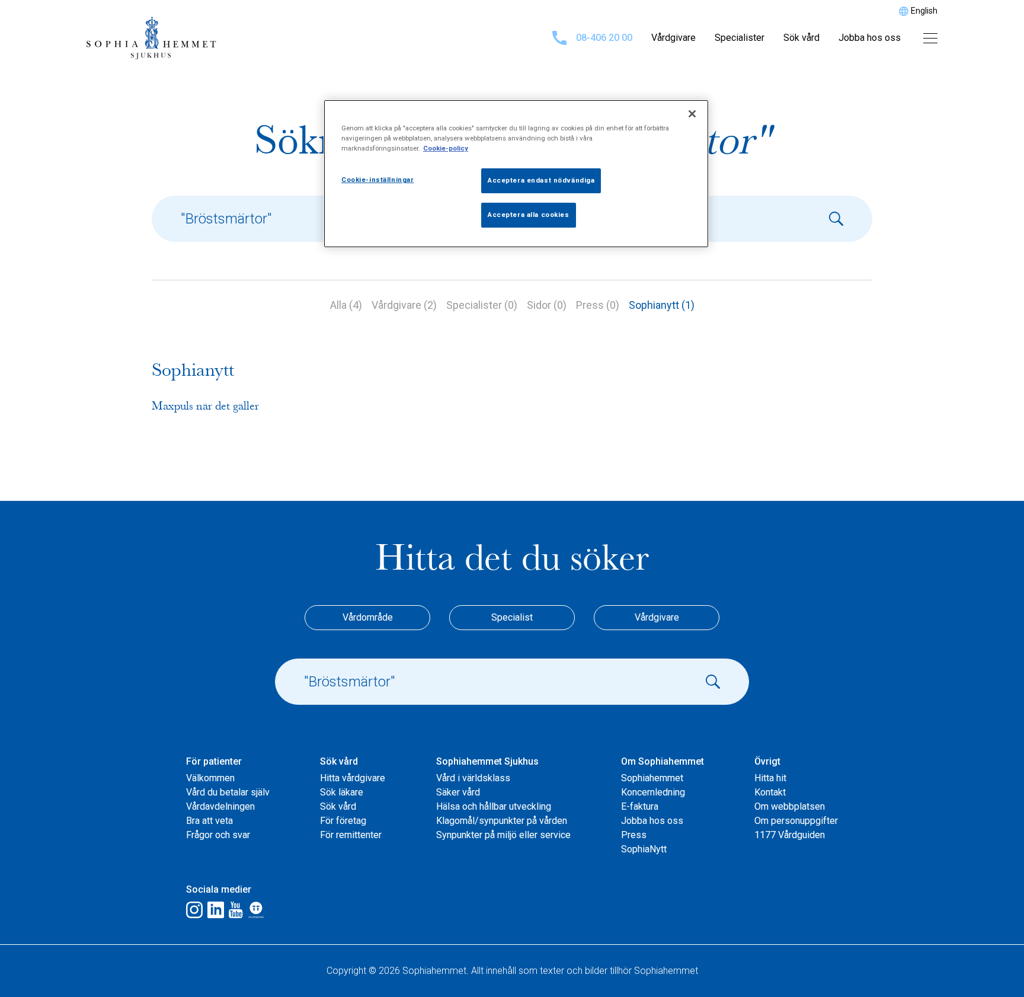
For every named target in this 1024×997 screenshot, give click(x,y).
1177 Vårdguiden (789, 835)
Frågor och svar (218, 835)
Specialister (739, 37)
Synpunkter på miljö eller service (503, 835)
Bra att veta (209, 820)
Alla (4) (346, 305)
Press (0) (597, 305)
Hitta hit (770, 778)
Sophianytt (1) (662, 305)
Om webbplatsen (789, 806)
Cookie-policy (445, 148)
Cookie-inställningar (377, 179)
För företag (343, 820)
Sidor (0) (547, 305)
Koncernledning (653, 792)
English (924, 10)
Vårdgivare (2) (404, 305)
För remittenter (351, 835)
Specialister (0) (481, 305)
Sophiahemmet (652, 778)
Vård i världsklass (473, 778)
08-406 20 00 (604, 37)
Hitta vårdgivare (352, 778)
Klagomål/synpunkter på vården (501, 820)
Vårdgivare (673, 37)
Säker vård (458, 792)
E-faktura (639, 806)
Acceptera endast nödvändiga (541, 180)
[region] (516, 174)
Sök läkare (341, 792)
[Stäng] (692, 114)
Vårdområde (368, 617)
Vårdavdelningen (220, 806)
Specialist (512, 617)
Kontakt (770, 792)
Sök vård (801, 37)
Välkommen (210, 778)
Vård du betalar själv (228, 792)
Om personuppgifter (796, 820)
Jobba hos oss (870, 37)
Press (634, 835)
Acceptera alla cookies (528, 214)
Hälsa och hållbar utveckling (493, 806)
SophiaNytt (644, 849)
